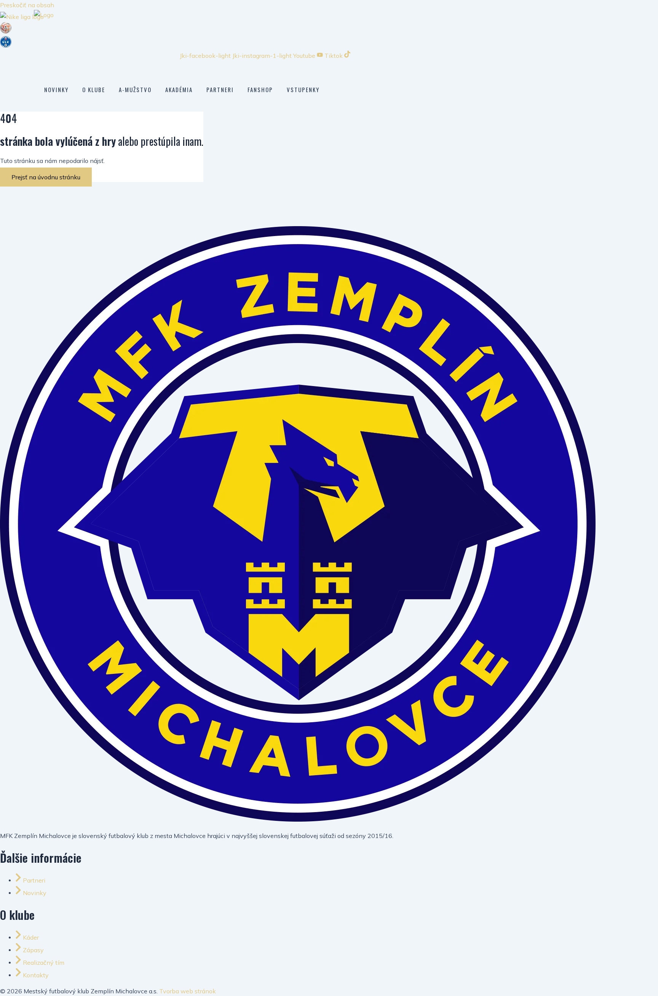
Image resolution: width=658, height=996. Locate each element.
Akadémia (179, 89)
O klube (93, 89)
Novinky (56, 89)
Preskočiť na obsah (27, 5)
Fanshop (260, 89)
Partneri (220, 89)
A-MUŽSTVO (135, 89)
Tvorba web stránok (187, 991)
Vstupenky (303, 89)
